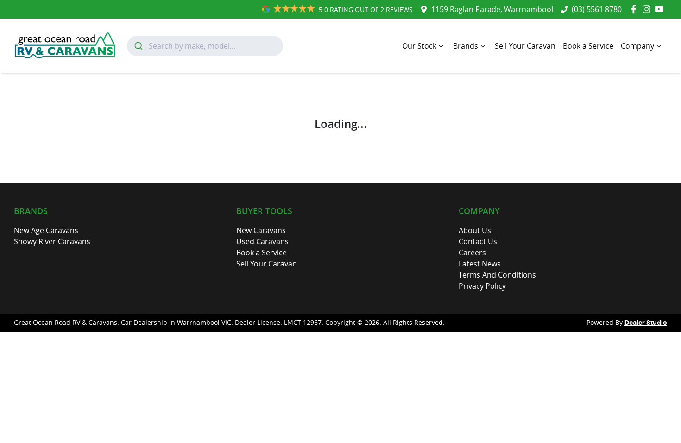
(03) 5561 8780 (597, 9)
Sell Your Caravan (525, 46)
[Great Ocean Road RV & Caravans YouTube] (661, 9)
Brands (465, 46)
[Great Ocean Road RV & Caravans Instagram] (648, 9)
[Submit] (138, 46)
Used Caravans (262, 241)
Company (637, 46)
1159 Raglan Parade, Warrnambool (492, 9)
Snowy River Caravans (52, 241)
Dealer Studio (645, 323)
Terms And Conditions (497, 275)
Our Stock (419, 46)
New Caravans (261, 230)
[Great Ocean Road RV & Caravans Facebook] (635, 9)
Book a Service (588, 46)
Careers (472, 252)
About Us (475, 230)
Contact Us (478, 241)
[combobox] (205, 46)
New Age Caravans (46, 230)
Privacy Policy (482, 286)
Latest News (480, 264)
